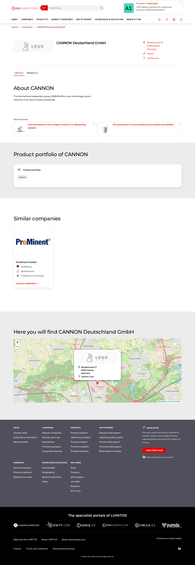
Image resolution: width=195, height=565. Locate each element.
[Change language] (174, 19)
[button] (97, 383)
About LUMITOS (49, 539)
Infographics (48, 472)
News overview (21, 441)
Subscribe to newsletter (25, 437)
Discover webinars (22, 467)
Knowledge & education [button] (109, 19)
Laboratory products (81, 437)
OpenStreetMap (174, 401)
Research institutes (51, 477)
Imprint (17, 548)
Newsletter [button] (134, 19)
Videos (45, 481)
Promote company (51, 446)
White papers (77, 477)
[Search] (102, 8)
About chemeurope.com (73, 539)
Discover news (20, 432)
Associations (48, 441)
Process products (79, 441)
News (73, 467)
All (43, 8)
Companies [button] (27, 19)
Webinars (75, 486)
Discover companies (52, 432)
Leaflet (162, 401)
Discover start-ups (51, 437)
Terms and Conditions (37, 548)
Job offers (75, 481)
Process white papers (109, 441)
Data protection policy (64, 548)
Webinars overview (23, 477)
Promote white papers (110, 446)
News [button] (15, 19)
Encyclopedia (48, 467)
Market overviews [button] (62, 19)
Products (32, 72)
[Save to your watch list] (159, 19)
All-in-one (76, 490)
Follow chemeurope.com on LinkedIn (159, 457)
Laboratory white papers (111, 437)
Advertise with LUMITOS (25, 539)
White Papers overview (110, 451)
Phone (150, 53)
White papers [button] (84, 19)
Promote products (80, 446)
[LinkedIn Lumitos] (179, 548)
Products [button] (42, 19)
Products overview (80, 451)
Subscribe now (154, 450)
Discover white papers (110, 432)
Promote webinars (23, 472)
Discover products (79, 432)
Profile (19, 72)
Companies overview (52, 451)
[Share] (167, 19)
